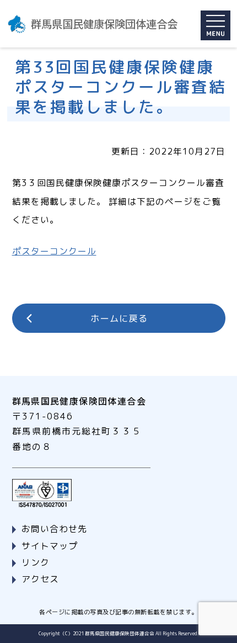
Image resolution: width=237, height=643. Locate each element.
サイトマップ (49, 546)
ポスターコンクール (54, 251)
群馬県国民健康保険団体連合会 (104, 23)
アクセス (40, 579)
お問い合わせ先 (54, 529)
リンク (35, 562)
